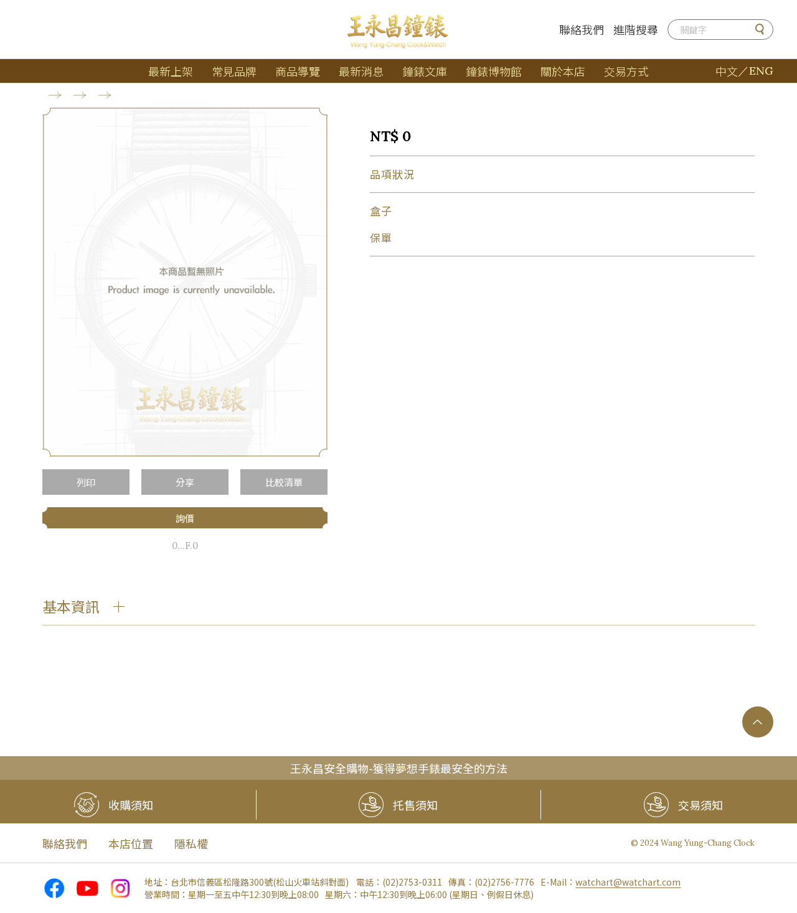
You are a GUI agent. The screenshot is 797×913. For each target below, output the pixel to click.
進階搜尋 (635, 29)
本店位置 (130, 843)
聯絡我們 (581, 29)
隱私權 (191, 843)
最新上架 (170, 71)
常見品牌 (234, 71)
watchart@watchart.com (628, 882)
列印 (86, 482)
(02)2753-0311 (412, 882)
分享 (185, 482)
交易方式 (626, 71)
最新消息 (361, 71)
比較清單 (284, 482)
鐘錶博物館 (494, 71)
